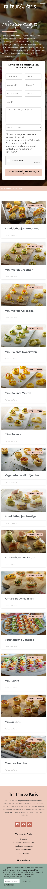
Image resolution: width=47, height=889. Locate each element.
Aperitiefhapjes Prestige (20, 516)
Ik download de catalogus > (23, 172)
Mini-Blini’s (12, 680)
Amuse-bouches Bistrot (20, 557)
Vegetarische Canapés (19, 639)
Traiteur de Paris (6, 188)
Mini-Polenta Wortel (18, 393)
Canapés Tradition (16, 763)
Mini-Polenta (13, 434)
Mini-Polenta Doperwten (21, 351)
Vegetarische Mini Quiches (22, 475)
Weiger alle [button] (26, 881)
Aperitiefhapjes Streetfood (22, 228)
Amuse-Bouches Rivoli (19, 598)
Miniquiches (12, 722)
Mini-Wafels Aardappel (19, 310)
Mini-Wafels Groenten (19, 269)
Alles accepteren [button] (11, 881)
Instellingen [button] (9, 885)
